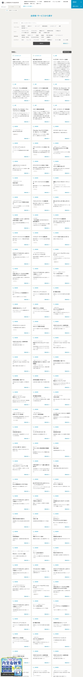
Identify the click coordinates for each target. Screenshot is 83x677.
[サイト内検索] (19, 6)
